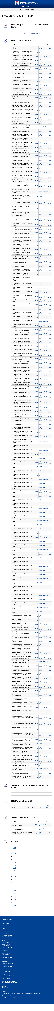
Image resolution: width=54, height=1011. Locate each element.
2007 (14, 896)
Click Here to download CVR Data (31, 33)
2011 (14, 885)
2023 (14, 851)
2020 (14, 859)
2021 (14, 856)
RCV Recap (43, 126)
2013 (14, 879)
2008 (14, 894)
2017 (14, 868)
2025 (14, 845)
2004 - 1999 (16, 905)
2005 (14, 902)
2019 (14, 862)
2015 (14, 873)
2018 (14, 865)
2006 (14, 899)
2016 (14, 871)
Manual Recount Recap (43, 139)
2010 (14, 888)
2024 (14, 848)
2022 (14, 853)
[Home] (27, 1)
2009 (14, 891)
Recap (36, 48)
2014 (14, 876)
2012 (14, 882)
